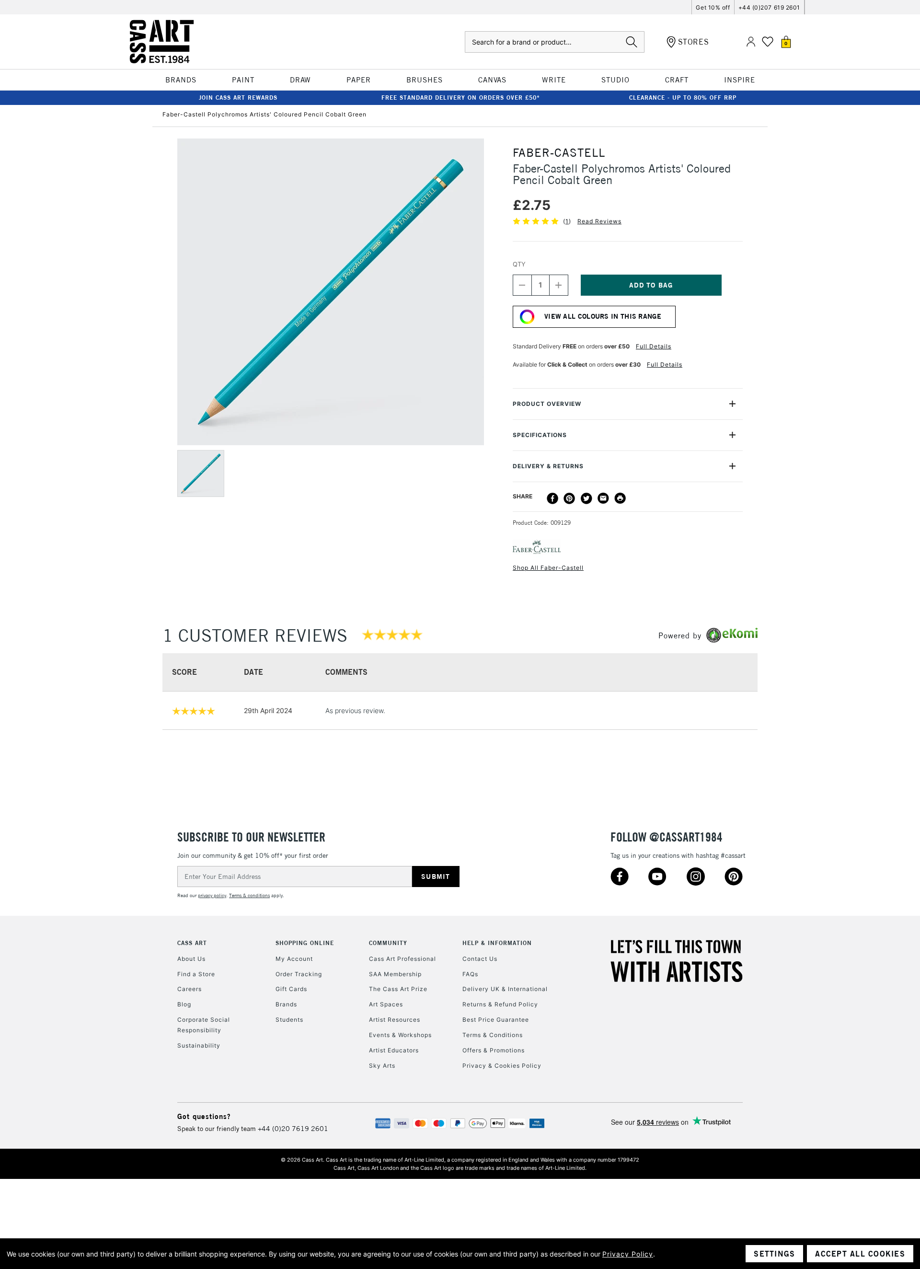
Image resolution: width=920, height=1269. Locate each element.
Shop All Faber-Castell (548, 568)
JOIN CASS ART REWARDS (238, 97)
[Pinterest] (569, 498)
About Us (191, 958)
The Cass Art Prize (398, 988)
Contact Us (479, 958)
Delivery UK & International (505, 988)
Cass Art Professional (402, 958)
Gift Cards (291, 988)
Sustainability (198, 1045)
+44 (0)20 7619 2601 (293, 1128)
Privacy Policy (627, 1254)
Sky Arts (382, 1065)
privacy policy (212, 895)
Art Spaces (386, 1004)
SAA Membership (395, 974)
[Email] (603, 498)
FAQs (470, 974)
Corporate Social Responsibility (203, 1025)
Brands (286, 1004)
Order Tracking (299, 974)
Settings (774, 1253)
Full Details (653, 346)
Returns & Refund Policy (500, 1004)
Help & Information (497, 942)
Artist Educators (394, 1050)
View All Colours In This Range (602, 316)
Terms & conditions (249, 895)
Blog (184, 1004)
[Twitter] (586, 498)
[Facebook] (552, 498)
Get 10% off (713, 7)
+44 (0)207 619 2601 (769, 7)
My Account (294, 958)
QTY (519, 264)
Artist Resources (394, 1019)
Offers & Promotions (493, 1050)
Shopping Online (305, 942)
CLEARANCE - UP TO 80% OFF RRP (682, 97)
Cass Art (192, 942)
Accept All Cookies (860, 1253)
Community (388, 942)
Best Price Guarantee (495, 1019)
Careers (189, 988)
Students (289, 1019)
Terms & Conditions (492, 1034)
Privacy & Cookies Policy (501, 1065)
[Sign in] (750, 42)
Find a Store (196, 974)
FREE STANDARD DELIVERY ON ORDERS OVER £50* (460, 97)
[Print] (620, 498)
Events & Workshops (400, 1034)
